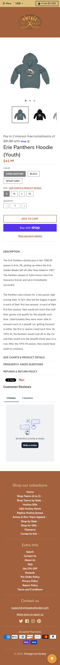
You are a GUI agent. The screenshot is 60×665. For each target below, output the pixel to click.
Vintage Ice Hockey (35, 653)
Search (30, 551)
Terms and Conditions (30, 589)
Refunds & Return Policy (20, 371)
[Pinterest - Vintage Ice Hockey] (39, 621)
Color (6, 168)
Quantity (8, 201)
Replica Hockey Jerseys (30, 512)
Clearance (30, 529)
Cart (48, 3)
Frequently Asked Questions (23, 364)
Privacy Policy (30, 581)
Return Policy (30, 585)
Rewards (30, 572)
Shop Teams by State (29, 500)
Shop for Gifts (29, 525)
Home (30, 491)
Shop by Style (29, 521)
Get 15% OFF (30, 568)
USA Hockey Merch (30, 508)
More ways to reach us (30, 614)
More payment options (30, 236)
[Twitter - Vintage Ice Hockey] (21, 621)
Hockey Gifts (30, 504)
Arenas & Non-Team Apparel (29, 517)
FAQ (30, 564)
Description (11, 251)
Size (22, 188)
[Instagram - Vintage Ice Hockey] (33, 621)
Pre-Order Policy (30, 576)
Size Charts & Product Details (25, 188)
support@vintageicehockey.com (30, 607)
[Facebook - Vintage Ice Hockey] (27, 621)
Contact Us (30, 556)
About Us (30, 560)
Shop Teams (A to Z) (28, 496)
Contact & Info (29, 533)
